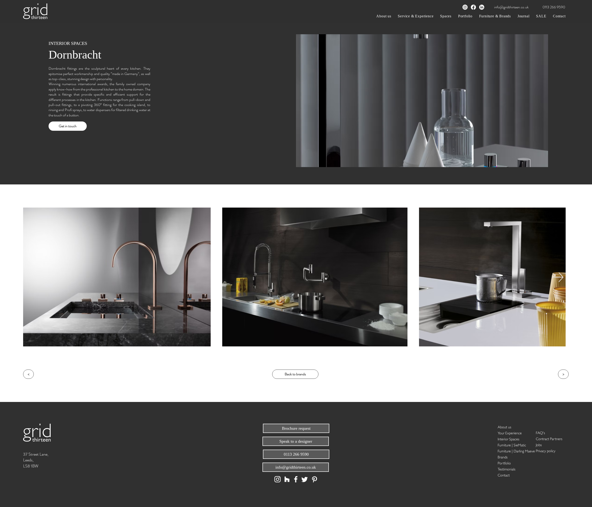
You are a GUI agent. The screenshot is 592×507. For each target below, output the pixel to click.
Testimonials (506, 469)
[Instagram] (465, 7)
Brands (503, 456)
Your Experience (510, 432)
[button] (416, 16)
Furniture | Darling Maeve (514, 450)
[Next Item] (558, 277)
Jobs (539, 444)
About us (504, 426)
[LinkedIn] (481, 7)
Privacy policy (545, 450)
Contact (504, 475)
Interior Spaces (508, 438)
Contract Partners (549, 438)
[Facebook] (473, 7)
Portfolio (504, 462)
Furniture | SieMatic (512, 444)
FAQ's (540, 432)
